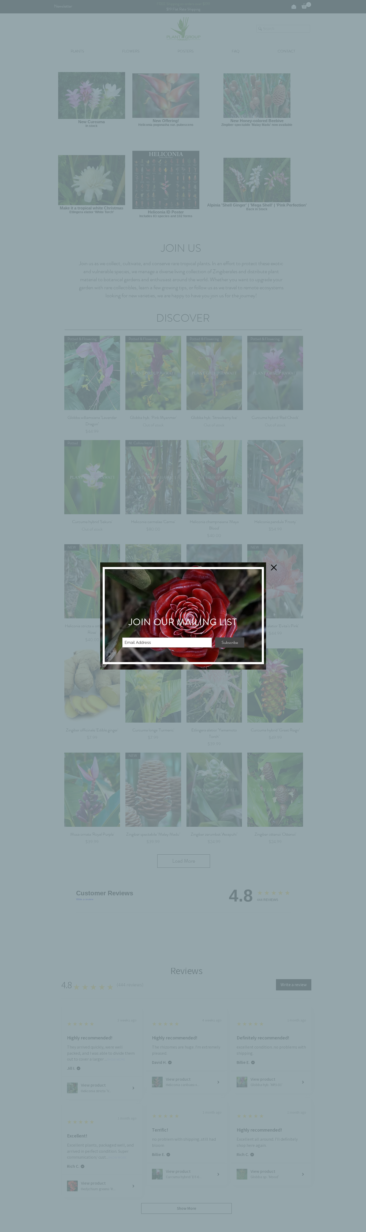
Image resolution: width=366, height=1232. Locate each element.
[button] (274, 567)
